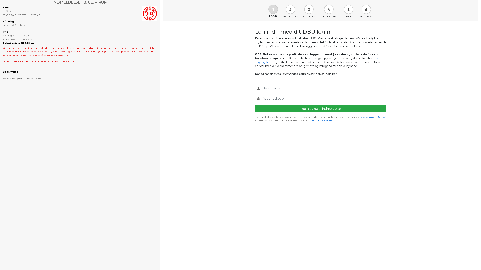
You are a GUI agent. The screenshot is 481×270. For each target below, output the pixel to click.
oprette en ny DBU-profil (373, 117)
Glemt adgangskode (321, 120)
